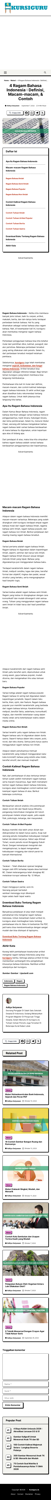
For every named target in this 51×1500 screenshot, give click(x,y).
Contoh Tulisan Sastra (15, 229)
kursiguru (19, 362)
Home (6, 80)
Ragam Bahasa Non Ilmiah (17, 194)
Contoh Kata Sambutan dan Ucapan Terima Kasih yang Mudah (22, 1237)
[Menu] (5, 72)
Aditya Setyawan (13, 106)
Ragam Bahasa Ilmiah (15, 178)
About (13, 1494)
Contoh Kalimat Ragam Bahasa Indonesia (20, 203)
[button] (45, 72)
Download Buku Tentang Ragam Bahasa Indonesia (25, 238)
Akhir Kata (11, 245)
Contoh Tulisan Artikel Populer (19, 218)
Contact (20, 1494)
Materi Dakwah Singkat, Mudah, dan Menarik (22, 1190)
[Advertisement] (25, 42)
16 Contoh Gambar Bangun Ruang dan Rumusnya (23, 1142)
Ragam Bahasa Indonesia (14, 985)
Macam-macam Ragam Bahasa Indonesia (21, 169)
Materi (13, 80)
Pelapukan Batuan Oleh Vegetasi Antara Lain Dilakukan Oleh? (24, 1285)
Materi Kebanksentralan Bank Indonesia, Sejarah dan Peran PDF (24, 1095)
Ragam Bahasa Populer (16, 189)
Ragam (20, 981)
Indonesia (8, 981)
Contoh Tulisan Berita (15, 223)
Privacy (37, 1494)
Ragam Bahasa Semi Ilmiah (17, 184)
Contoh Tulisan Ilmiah (15, 213)
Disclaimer (29, 1494)
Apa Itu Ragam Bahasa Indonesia (21, 161)
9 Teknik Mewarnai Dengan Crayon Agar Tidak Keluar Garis (24, 1332)
